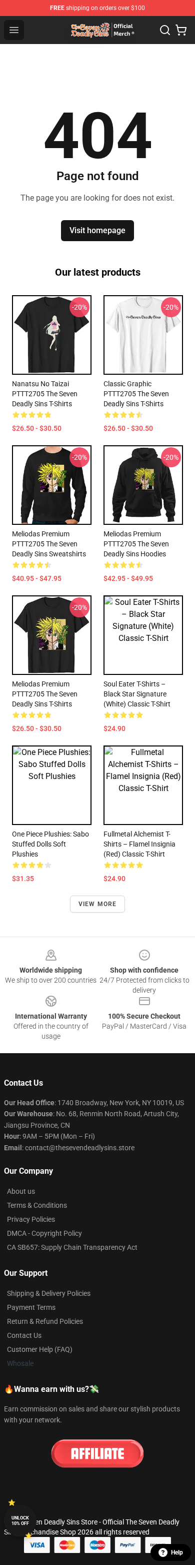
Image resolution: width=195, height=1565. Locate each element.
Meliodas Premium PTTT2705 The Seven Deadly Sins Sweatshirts (49, 544)
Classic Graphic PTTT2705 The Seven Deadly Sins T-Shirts (136, 394)
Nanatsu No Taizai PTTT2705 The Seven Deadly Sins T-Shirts (45, 394)
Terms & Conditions (37, 1205)
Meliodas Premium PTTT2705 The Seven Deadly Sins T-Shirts (45, 694)
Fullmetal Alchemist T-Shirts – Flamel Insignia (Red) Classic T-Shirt (140, 844)
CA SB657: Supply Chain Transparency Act (72, 1247)
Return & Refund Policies (45, 1321)
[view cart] (181, 30)
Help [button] (177, 1552)
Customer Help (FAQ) (39, 1349)
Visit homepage (98, 230)
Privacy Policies (31, 1219)
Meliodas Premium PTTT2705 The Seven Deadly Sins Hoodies (136, 544)
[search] (165, 30)
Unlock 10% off (20, 1520)
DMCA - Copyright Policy (44, 1233)
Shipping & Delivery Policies (48, 1293)
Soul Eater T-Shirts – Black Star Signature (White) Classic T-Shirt (137, 694)
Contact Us (24, 1335)
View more (97, 904)
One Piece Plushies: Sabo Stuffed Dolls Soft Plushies (50, 844)
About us (21, 1191)
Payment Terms (31, 1307)
